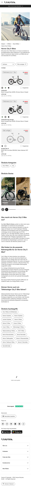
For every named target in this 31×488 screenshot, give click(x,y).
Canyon (3, 43)
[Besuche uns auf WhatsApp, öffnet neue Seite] (23, 423)
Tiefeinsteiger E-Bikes (18, 327)
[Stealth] (2, 146)
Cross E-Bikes (6, 327)
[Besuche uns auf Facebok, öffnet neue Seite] (2, 423)
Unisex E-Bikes (17, 323)
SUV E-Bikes (21, 331)
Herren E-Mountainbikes (22, 338)
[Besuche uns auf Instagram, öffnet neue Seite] (7, 423)
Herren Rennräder (21, 334)
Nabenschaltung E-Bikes (9, 331)
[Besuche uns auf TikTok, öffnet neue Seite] (19, 423)
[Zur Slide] (19, 209)
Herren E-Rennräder (23, 342)
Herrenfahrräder (6, 346)
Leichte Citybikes (7, 319)
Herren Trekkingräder (8, 338)
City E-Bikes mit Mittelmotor (10, 312)
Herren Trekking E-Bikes (9, 342)
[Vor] (6, 209)
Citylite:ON (4, 90)
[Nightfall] (9, 88)
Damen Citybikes (7, 315)
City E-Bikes (16, 43)
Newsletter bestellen (9, 416)
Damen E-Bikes (6, 323)
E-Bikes (9, 43)
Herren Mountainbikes (8, 334)
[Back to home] (10, 2)
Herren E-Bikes (18, 319)
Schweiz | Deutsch (9, 484)
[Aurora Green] (5, 88)
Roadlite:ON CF (5, 148)
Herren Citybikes (18, 315)
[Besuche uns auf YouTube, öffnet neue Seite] (11, 423)
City (13, 165)
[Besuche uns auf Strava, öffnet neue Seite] (15, 423)
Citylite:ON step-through (7, 119)
